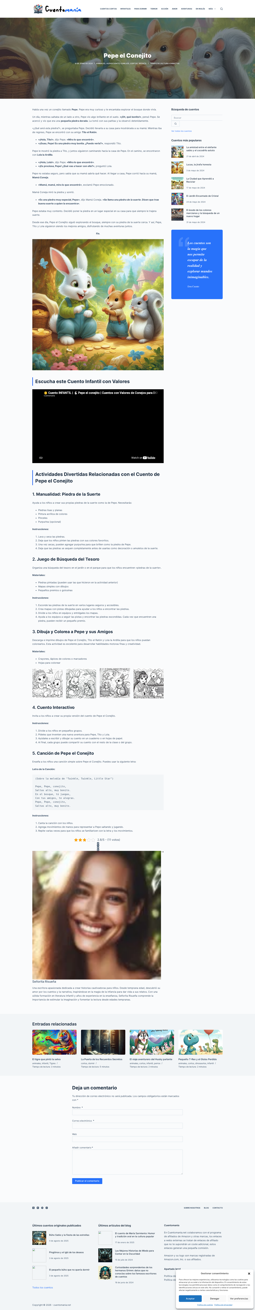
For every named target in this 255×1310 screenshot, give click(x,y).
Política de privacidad (223, 1305)
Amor (174, 9)
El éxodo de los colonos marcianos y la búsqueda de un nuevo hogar (203, 213)
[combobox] (196, 118)
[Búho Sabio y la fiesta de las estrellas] (39, 1238)
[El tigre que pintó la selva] (54, 1042)
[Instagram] (47, 1208)
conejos (125, 63)
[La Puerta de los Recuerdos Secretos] (103, 1042)
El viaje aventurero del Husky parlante (151, 1059)
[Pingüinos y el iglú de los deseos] (39, 1255)
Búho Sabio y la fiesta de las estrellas (69, 1235)
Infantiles (125, 9)
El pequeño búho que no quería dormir (69, 1269)
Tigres (52, 1063)
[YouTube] (38, 1208)
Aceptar (190, 1298)
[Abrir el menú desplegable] (215, 9)
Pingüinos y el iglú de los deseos (66, 1252)
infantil (143, 63)
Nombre (77, 1107)
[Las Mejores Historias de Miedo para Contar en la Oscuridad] (105, 1255)
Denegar (214, 1298)
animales (100, 63)
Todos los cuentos (42, 1287)
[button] (249, 1273)
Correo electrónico (83, 1120)
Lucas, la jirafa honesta (198, 164)
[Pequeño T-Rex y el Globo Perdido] (200, 1042)
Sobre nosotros (192, 1208)
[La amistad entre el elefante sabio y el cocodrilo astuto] (177, 152)
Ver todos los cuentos (181, 131)
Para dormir (140, 9)
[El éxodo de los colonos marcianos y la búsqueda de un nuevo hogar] (177, 214)
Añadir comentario (82, 1147)
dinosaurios (200, 1063)
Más (211, 9)
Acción (164, 9)
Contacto (217, 1208)
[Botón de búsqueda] (175, 124)
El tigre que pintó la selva (46, 1059)
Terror (153, 9)
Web (74, 1134)
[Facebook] (98, 843)
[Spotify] (42, 1208)
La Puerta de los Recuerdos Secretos (101, 1059)
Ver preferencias (239, 1298)
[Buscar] (221, 9)
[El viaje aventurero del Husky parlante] (152, 1042)
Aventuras (186, 9)
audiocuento (113, 63)
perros (157, 1063)
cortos (134, 63)
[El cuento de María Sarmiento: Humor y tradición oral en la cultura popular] (105, 1238)
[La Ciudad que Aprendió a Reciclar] (177, 183)
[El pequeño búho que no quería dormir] (39, 1273)
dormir (91, 1063)
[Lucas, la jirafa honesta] (177, 167)
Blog (206, 1208)
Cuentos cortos (108, 9)
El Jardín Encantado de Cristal (202, 195)
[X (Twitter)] (98, 845)
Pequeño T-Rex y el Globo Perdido (197, 1059)
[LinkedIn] (98, 850)
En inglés (200, 9)
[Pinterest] (98, 847)
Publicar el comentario (87, 1180)
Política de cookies (205, 1305)
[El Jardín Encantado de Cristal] (177, 199)
